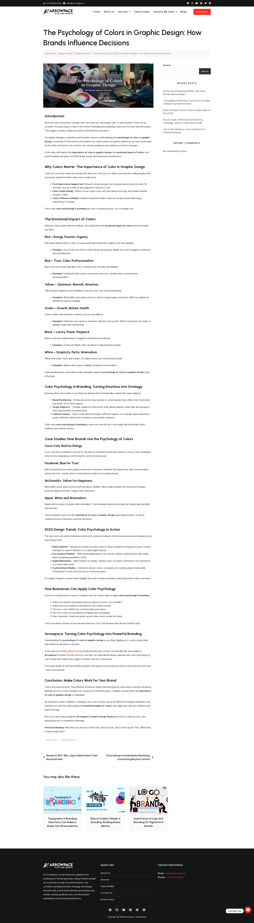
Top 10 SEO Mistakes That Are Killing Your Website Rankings (184, 131)
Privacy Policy (107, 899)
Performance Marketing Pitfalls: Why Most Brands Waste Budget (184, 92)
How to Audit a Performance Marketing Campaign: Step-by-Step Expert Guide (183, 121)
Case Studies (142, 11)
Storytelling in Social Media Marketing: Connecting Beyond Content (128, 757)
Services (123, 11)
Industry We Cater (164, 11)
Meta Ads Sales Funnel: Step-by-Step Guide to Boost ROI (186, 112)
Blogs (184, 11)
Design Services (69, 740)
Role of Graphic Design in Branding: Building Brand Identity (105, 822)
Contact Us (202, 12)
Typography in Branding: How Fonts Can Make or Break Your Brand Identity (186, 102)
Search (167, 65)
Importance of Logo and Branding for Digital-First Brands (148, 822)
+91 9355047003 (53, 3)
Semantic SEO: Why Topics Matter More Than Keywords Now (72, 757)
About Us (109, 11)
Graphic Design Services (71, 655)
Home (96, 11)
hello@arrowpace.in (75, 3)
